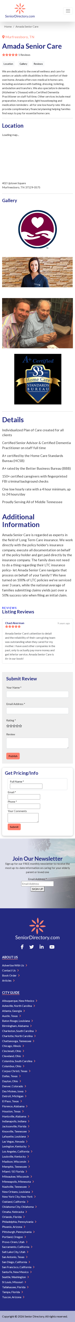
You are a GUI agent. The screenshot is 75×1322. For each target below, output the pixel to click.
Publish (13, 756)
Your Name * (13, 687)
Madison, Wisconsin (14, 1161)
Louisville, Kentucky (14, 1156)
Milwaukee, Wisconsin (15, 1176)
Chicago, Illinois (11, 1045)
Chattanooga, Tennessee (17, 1041)
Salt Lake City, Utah (14, 1251)
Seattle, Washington (14, 1277)
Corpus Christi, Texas (15, 1071)
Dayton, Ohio (10, 1081)
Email (12, 792)
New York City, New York (17, 1196)
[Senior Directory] (20, 10)
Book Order (9, 975)
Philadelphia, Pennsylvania (18, 1221)
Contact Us (9, 970)
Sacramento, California (16, 1246)
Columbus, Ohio (12, 1066)
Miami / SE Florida (13, 1171)
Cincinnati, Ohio (12, 1051)
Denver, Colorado (13, 1086)
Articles (7, 980)
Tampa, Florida (11, 1292)
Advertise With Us (13, 965)
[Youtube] (51, 947)
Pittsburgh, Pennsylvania (17, 1231)
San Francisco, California (17, 1267)
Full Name (17, 781)
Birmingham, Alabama (15, 1025)
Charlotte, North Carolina (17, 1036)
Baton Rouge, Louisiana (16, 1020)
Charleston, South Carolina (18, 1030)
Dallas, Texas (10, 1076)
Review (10, 734)
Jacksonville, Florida (14, 1126)
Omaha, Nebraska (13, 1211)
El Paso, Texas (10, 1101)
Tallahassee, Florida (14, 1287)
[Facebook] (22, 947)
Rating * (11, 720)
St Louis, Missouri (13, 1282)
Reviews (38, 63)
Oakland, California (14, 1201)
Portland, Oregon (12, 1236)
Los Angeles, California (16, 1151)
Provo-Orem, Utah (13, 1242)
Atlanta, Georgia (12, 1010)
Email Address (37, 879)
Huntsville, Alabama (14, 1116)
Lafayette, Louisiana (14, 1136)
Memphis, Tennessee (14, 1166)
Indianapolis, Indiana (14, 1121)
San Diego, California (15, 1262)
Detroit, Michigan (13, 1096)
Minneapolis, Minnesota (16, 1181)
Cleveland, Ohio (11, 1056)
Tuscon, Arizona (12, 1297)
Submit (14, 826)
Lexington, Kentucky (14, 1146)
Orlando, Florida (12, 1216)
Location (8, 63)
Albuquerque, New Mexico (18, 1000)
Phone (12, 801)
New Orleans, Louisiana (16, 1191)
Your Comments (17, 811)
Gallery (23, 63)
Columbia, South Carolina (17, 1061)
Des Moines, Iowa (13, 1091)
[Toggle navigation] (68, 10)
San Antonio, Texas (13, 1257)
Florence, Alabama (13, 1106)
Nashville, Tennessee (14, 1186)
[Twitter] (31, 947)
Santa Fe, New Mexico (15, 1272)
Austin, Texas (10, 1015)
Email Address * (15, 703)
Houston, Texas (11, 1111)
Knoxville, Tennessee (14, 1131)
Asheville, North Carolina (17, 1005)
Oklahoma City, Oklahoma (18, 1206)
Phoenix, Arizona (12, 1226)
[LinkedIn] (42, 947)
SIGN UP (37, 889)
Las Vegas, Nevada (13, 1141)
